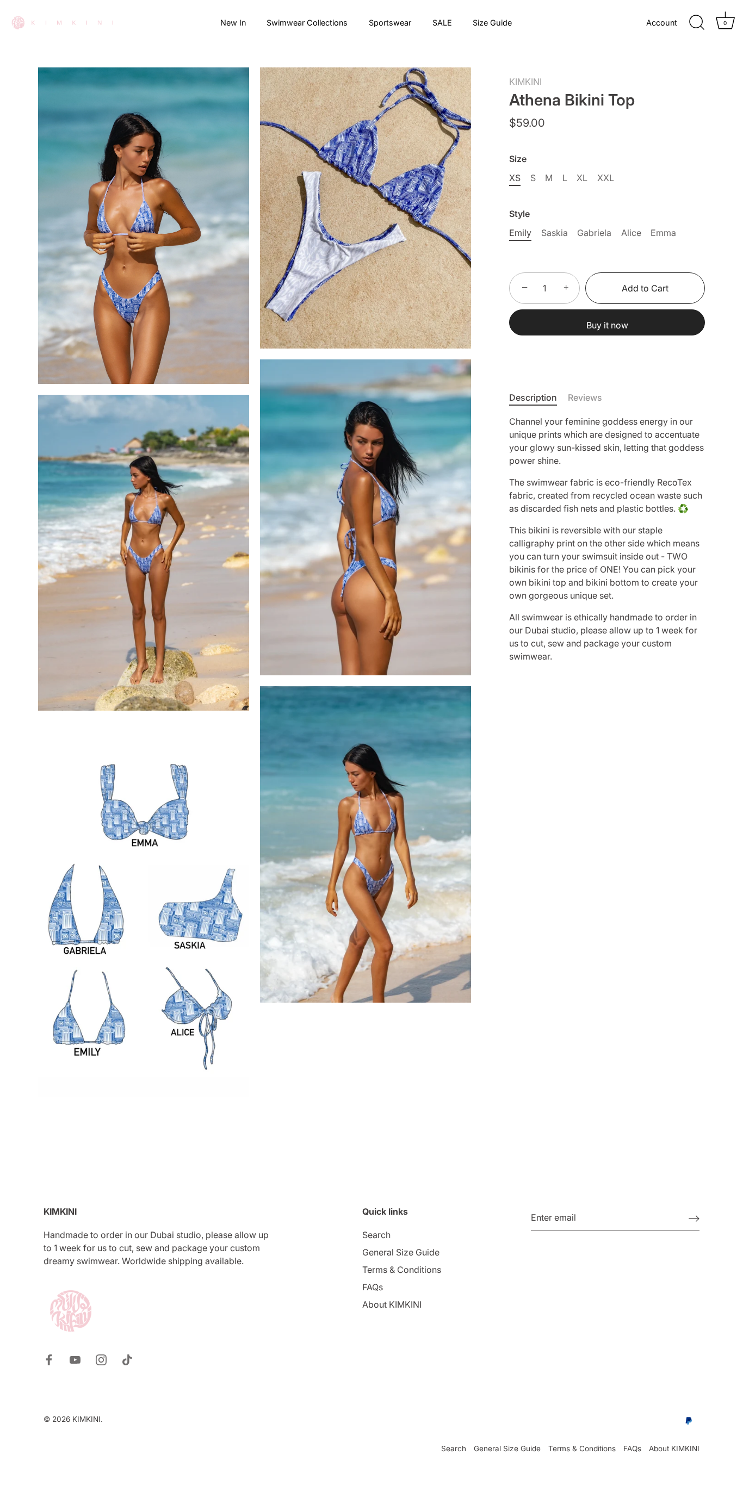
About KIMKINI (392, 1304)
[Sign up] (694, 1218)
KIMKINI (525, 81)
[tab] (538, 397)
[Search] (697, 23)
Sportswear (390, 22)
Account (661, 22)
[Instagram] (101, 1358)
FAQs (372, 1287)
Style (519, 214)
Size (518, 159)
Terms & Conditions (401, 1269)
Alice (631, 233)
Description (533, 397)
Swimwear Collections (307, 22)
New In (233, 22)
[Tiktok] (127, 1358)
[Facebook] (49, 1358)
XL (582, 178)
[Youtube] (75, 1358)
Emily (520, 233)
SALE (442, 22)
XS (515, 178)
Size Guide (492, 22)
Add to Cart (645, 288)
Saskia (554, 233)
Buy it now (607, 325)
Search (376, 1234)
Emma (663, 233)
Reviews (585, 397)
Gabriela (594, 233)
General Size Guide (400, 1252)
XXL (605, 178)
